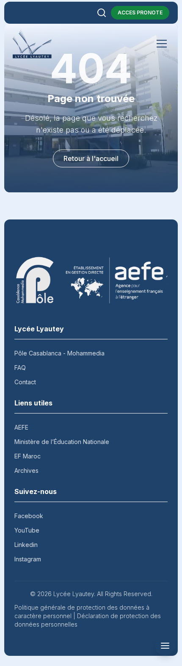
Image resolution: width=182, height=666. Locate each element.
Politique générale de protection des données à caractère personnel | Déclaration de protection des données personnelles (87, 616)
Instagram (27, 559)
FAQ (20, 367)
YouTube (26, 530)
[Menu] (161, 43)
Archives (26, 470)
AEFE (21, 427)
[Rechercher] (101, 12)
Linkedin (26, 544)
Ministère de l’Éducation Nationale (61, 441)
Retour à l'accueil (91, 158)
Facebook (28, 515)
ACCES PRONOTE (140, 12)
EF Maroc (27, 456)
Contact (25, 382)
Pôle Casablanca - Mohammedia (59, 353)
